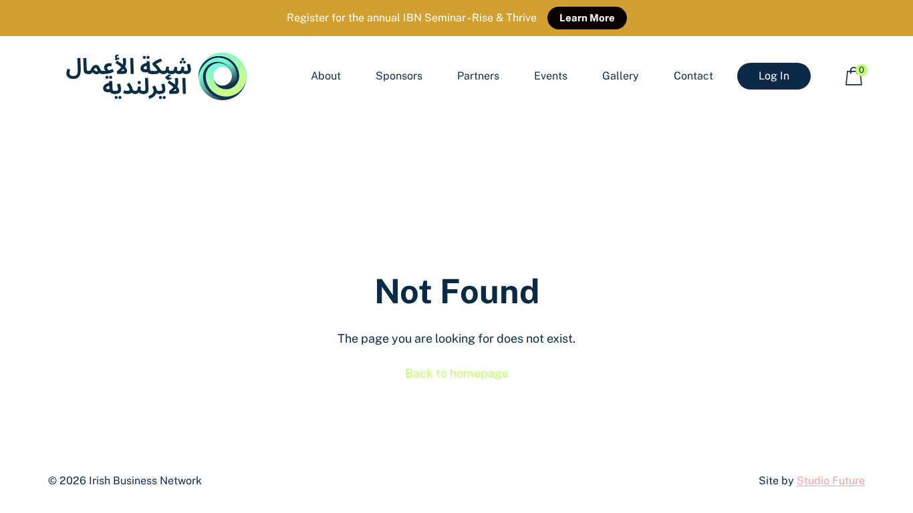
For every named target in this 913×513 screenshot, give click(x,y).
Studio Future (831, 480)
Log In (774, 75)
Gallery (620, 75)
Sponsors (399, 75)
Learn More (587, 17)
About (326, 75)
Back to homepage (457, 373)
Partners (478, 75)
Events (550, 75)
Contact (693, 75)
